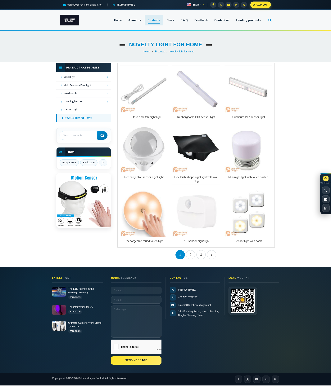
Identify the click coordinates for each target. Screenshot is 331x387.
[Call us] (326, 190)
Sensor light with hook (248, 241)
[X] (221, 5)
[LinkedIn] (236, 5)
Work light (69, 77)
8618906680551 (187, 289)
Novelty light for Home (165, 44)
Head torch (70, 93)
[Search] (102, 135)
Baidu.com (89, 162)
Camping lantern (73, 101)
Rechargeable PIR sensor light (196, 117)
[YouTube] (228, 5)
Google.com (69, 162)
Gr (103, 162)
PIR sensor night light (196, 241)
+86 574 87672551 (188, 297)
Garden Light (71, 110)
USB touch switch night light (143, 117)
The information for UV (80, 306)
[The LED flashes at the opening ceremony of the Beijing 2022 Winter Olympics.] (59, 292)
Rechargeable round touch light (144, 241)
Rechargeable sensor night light (144, 177)
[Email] (326, 199)
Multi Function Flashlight (77, 85)
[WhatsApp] (326, 208)
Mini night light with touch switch (248, 177)
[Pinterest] (244, 5)
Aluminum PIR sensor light (248, 117)
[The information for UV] (59, 310)
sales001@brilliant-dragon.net (194, 305)
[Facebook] (213, 5)
